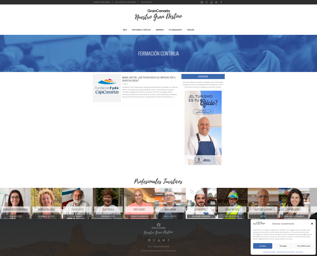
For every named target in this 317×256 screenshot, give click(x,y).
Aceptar (263, 246)
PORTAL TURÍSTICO (146, 2)
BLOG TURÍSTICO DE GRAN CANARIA (125, 2)
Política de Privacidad (148, 251)
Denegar (283, 246)
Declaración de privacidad (285, 252)
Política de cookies (269, 252)
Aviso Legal (159, 251)
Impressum (299, 252)
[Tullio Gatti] (46, 203)
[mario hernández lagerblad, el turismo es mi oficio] (203, 127)
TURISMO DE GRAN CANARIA (101, 2)
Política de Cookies (170, 251)
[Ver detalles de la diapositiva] (15, 203)
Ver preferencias (303, 246)
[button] (312, 223)
